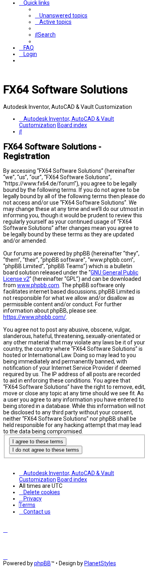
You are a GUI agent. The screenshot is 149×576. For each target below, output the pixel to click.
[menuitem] (61, 15)
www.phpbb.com (38, 285)
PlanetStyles (100, 563)
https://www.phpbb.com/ (34, 317)
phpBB (42, 563)
